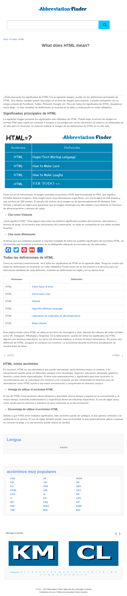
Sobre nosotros (81, 592)
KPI (12, 502)
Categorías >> (16, 572)
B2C (78, 510)
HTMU (116, 355)
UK (44, 478)
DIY (45, 498)
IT (11, 498)
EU (11, 486)
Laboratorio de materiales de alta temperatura (56, 315)
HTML (13, 490)
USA (12, 478)
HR (77, 494)
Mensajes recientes (14, 533)
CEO (78, 490)
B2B (45, 510)
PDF (12, 506)
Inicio (5, 39)
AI (44, 494)
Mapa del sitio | (70, 589)
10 (60, 572)
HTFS (10, 355)
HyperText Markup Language (47, 308)
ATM (45, 486)
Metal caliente (39, 323)
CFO (12, 494)
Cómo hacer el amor (42, 286)
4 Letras (13, 39)
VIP (78, 502)
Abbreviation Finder (55, 589)
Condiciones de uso (47, 592)
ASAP (79, 506)
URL (45, 490)
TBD (12, 510)
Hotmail (36, 301)
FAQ (45, 502)
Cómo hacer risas (41, 294)
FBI (12, 482)
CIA (45, 482)
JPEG (46, 506)
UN (77, 482)
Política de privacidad (65, 592)
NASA (79, 478)
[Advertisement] (63, 72)
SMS (78, 486)
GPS (78, 498)
